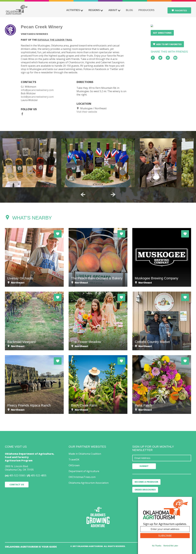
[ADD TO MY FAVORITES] (58, 233)
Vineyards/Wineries (34, 34)
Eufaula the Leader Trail (55, 39)
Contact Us (16, 484)
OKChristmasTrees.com (82, 477)
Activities (73, 10)
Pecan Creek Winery (42, 26)
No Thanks (156, 546)
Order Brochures (145, 489)
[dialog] (165, 525)
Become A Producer (146, 481)
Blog (129, 10)
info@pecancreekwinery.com (37, 90)
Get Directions (162, 32)
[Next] (113, 194)
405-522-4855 (38, 475)
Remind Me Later (171, 546)
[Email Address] (161, 458)
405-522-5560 (17, 475)
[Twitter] (160, 58)
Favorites (181, 10)
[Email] (168, 58)
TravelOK (74, 459)
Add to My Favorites (169, 44)
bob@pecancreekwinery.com (37, 96)
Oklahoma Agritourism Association (89, 482)
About (112, 10)
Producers (146, 10)
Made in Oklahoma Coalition (85, 453)
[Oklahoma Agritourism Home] (16, 9)
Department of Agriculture (84, 471)
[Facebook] (22, 113)
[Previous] (83, 194)
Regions (94, 10)
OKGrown (74, 465)
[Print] (175, 58)
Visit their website (87, 111)
